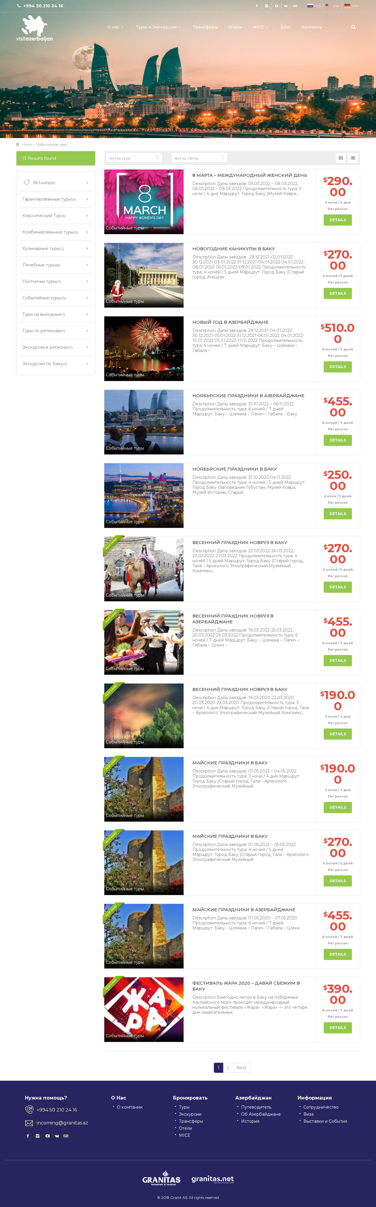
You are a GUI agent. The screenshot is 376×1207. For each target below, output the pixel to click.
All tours (44, 182)
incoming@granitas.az (62, 1123)
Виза (308, 1114)
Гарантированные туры (49, 199)
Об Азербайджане (261, 1114)
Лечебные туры (41, 265)
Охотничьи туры (41, 281)
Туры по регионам (43, 330)
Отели (235, 27)
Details (338, 220)
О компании (129, 1107)
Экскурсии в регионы (47, 347)
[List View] (352, 158)
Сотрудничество (321, 1107)
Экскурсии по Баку (44, 363)
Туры (184, 1107)
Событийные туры (44, 298)
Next (241, 1067)
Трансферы (205, 27)
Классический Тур (44, 215)
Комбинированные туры (50, 232)
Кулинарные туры (43, 248)
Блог (286, 27)
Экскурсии (190, 1114)
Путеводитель (256, 1107)
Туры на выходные (43, 314)
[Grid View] (340, 158)
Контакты (311, 27)
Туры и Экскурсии (156, 27)
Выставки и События (325, 1121)
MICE (258, 27)
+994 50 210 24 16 (57, 1110)
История (250, 1121)
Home (26, 144)
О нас (113, 27)
